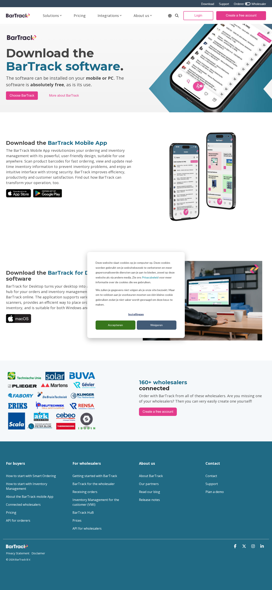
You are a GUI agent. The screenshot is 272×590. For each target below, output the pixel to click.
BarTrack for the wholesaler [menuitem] (93, 484)
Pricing (80, 15)
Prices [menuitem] (76, 520)
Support (224, 4)
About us (141, 15)
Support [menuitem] (211, 484)
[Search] (176, 15)
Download (207, 4)
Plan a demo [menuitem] (214, 492)
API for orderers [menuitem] (18, 520)
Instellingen (136, 314)
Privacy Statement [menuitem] (17, 553)
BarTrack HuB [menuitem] (83, 512)
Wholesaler (258, 4)
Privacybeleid (150, 277)
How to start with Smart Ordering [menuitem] (31, 476)
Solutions (51, 15)
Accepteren (115, 325)
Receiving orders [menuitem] (84, 492)
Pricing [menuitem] (11, 512)
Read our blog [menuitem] (149, 492)
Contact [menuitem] (211, 476)
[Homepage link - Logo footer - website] (18, 546)
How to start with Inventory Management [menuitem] (27, 486)
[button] (235, 546)
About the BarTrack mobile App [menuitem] (29, 496)
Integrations (108, 15)
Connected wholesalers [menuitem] (23, 504)
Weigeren (156, 325)
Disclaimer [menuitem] (38, 553)
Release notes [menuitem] (149, 500)
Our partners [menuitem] (149, 484)
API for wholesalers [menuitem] (87, 528)
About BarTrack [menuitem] (151, 476)
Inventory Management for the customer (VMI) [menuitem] (96, 502)
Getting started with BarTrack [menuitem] (94, 476)
